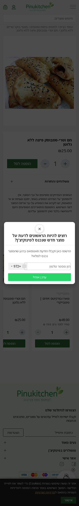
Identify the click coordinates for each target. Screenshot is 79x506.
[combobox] (18, 266)
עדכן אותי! (39, 277)
